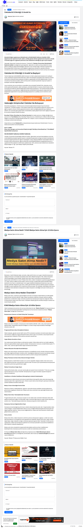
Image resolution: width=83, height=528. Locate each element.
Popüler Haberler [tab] (63, 22)
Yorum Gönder (8, 221)
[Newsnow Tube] (8, 1)
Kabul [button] (15, 523)
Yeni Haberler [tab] (75, 22)
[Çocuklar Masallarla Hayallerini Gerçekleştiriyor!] (69, 53)
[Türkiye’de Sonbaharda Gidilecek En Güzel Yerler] (69, 27)
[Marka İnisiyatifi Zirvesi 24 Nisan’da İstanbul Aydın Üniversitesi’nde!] (12, 180)
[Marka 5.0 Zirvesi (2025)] (12, 471)
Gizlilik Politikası (6, 523)
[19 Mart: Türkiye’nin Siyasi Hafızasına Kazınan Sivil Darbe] (69, 40)
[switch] (3, 6)
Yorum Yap (73, 526)
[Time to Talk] (29, 164)
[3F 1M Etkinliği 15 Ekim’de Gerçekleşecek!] (47, 454)
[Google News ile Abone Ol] (8, 54)
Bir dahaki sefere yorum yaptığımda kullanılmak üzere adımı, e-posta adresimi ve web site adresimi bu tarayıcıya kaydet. (29, 218)
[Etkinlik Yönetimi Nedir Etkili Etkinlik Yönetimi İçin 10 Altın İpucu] (47, 164)
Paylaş (80, 526)
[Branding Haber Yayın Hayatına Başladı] (12, 454)
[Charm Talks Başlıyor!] (29, 454)
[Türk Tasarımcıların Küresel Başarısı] (69, 34)
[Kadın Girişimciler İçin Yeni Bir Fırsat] (47, 471)
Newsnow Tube (11, 16)
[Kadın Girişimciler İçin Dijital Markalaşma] (12, 164)
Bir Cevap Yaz (8, 194)
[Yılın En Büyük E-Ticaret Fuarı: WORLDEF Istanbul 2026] (47, 180)
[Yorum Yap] (41, 54)
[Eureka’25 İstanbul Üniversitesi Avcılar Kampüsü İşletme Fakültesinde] (29, 180)
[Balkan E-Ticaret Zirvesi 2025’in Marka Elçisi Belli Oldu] (69, 46)
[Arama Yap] (7, 6)
